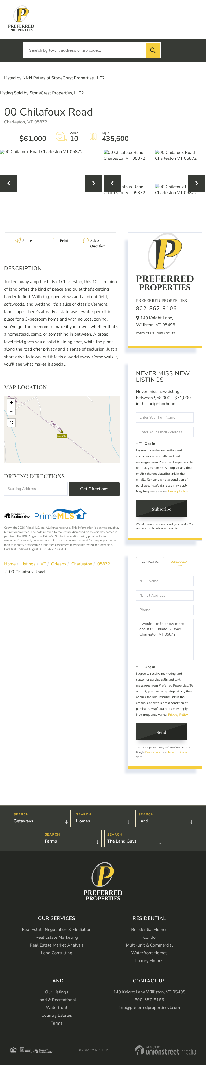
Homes (83, 821)
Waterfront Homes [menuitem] (149, 953)
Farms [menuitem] (56, 1023)
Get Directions (94, 489)
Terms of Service (177, 752)
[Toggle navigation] (195, 18)
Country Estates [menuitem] (56, 1015)
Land (143, 821)
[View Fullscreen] (11, 423)
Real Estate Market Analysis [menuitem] (56, 945)
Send (161, 732)
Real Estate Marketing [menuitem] (57, 937)
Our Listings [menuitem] (56, 992)
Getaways (23, 821)
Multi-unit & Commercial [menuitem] (149, 945)
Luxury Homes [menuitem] (149, 961)
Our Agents (166, 333)
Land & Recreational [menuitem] (56, 1000)
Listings (28, 564)
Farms (51, 841)
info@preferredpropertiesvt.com (149, 1008)
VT (43, 564)
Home (10, 564)
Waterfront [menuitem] (56, 1008)
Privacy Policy (178, 491)
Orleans (58, 564)
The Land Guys (122, 841)
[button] (153, 50)
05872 (103, 564)
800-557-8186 (149, 1000)
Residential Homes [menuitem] (149, 930)
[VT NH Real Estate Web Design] (165, 1050)
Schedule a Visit (179, 563)
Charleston (81, 564)
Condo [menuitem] (149, 937)
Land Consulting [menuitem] (56, 953)
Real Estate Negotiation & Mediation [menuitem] (56, 930)
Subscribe (161, 509)
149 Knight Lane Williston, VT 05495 (149, 992)
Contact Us (145, 333)
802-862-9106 (156, 308)
